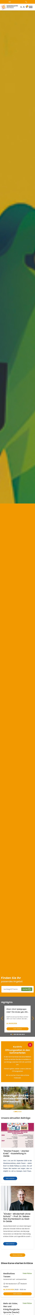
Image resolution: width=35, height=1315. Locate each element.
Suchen (25, 989)
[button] (12, 1034)
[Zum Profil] (24, 7)
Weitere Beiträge (17, 1255)
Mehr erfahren (10, 1178)
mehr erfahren (8, 1106)
